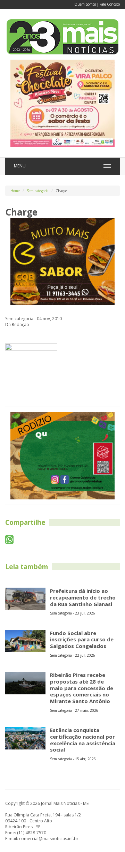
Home (15, 190)
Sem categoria (38, 190)
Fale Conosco (110, 4)
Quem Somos (85, 4)
